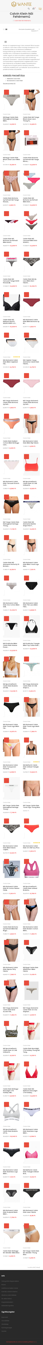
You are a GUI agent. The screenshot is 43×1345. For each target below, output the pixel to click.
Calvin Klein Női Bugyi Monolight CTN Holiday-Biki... (10, 1091)
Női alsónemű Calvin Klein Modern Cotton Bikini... (30, 929)
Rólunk (4, 1284)
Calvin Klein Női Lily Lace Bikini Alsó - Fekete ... (29, 281)
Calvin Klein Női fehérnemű (22, 20)
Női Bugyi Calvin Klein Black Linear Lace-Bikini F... (11, 159)
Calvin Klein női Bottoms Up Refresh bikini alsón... (10, 240)
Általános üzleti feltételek (9, 1295)
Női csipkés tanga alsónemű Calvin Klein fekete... (31, 362)
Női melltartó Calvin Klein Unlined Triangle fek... (31, 767)
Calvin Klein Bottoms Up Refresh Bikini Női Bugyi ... (10, 929)
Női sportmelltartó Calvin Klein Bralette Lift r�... (10, 686)
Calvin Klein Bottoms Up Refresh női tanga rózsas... (11, 200)
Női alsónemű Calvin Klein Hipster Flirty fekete (10, 969)
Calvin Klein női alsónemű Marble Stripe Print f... (29, 524)
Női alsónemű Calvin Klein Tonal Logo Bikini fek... (11, 726)
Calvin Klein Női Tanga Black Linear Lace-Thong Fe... (31, 119)
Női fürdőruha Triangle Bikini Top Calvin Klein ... (31, 644)
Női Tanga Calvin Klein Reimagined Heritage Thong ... (11, 524)
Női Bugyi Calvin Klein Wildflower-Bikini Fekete (30, 969)
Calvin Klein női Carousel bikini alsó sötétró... (30, 240)
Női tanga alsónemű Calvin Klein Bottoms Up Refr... (10, 402)
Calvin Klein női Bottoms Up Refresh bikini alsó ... (30, 200)
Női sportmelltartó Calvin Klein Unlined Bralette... (30, 888)
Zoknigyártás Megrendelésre (10, 1281)
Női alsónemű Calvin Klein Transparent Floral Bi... (10, 767)
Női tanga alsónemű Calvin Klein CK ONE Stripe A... (30, 686)
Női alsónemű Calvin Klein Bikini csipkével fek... (10, 362)
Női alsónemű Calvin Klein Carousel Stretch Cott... (11, 483)
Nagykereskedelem (7, 1302)
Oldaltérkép (5, 1324)
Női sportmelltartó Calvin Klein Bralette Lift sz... (10, 1131)
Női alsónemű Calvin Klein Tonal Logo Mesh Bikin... (31, 726)
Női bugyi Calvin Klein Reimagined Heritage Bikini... (10, 119)
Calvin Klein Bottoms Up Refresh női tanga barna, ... (31, 159)
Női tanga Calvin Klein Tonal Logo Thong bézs (31, 806)
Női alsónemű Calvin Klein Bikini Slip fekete (30, 442)
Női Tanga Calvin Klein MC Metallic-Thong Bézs (31, 1253)
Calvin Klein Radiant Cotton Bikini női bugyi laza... (11, 443)
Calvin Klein (6, 114)
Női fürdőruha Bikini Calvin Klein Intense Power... (10, 645)
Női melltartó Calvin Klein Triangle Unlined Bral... (31, 1172)
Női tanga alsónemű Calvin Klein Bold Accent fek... (10, 1010)
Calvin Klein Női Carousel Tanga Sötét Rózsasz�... (11, 281)
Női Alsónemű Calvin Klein (15, 80)
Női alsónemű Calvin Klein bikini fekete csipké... (10, 848)
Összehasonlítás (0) (9, 83)
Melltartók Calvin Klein (13, 78)
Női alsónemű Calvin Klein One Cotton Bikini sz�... (11, 605)
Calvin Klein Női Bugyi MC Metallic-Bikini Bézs (11, 1252)
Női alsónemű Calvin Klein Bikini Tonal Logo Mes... (31, 564)
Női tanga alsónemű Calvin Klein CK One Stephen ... (30, 1010)
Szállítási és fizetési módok (10, 1288)
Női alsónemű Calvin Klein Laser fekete (30, 1211)
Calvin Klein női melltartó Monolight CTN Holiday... (30, 1091)
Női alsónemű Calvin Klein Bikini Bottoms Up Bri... (31, 321)
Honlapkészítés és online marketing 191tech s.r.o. (21, 1342)
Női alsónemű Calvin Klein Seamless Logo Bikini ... (30, 1131)
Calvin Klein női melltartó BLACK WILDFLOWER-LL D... (9, 321)
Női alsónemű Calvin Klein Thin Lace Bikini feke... (30, 605)
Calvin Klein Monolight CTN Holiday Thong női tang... (31, 1050)
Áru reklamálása (7, 1298)
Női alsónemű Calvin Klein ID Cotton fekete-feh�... (11, 888)
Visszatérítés (5, 1321)
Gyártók (4, 1331)
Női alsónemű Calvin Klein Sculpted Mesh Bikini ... (10, 1212)
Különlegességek (7, 1328)
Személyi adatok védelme (9, 1291)
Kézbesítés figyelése (8, 1305)
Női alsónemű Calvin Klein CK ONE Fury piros (31, 847)
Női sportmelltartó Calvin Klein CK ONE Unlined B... (30, 483)
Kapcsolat (5, 1317)
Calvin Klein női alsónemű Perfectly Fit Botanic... (11, 564)
